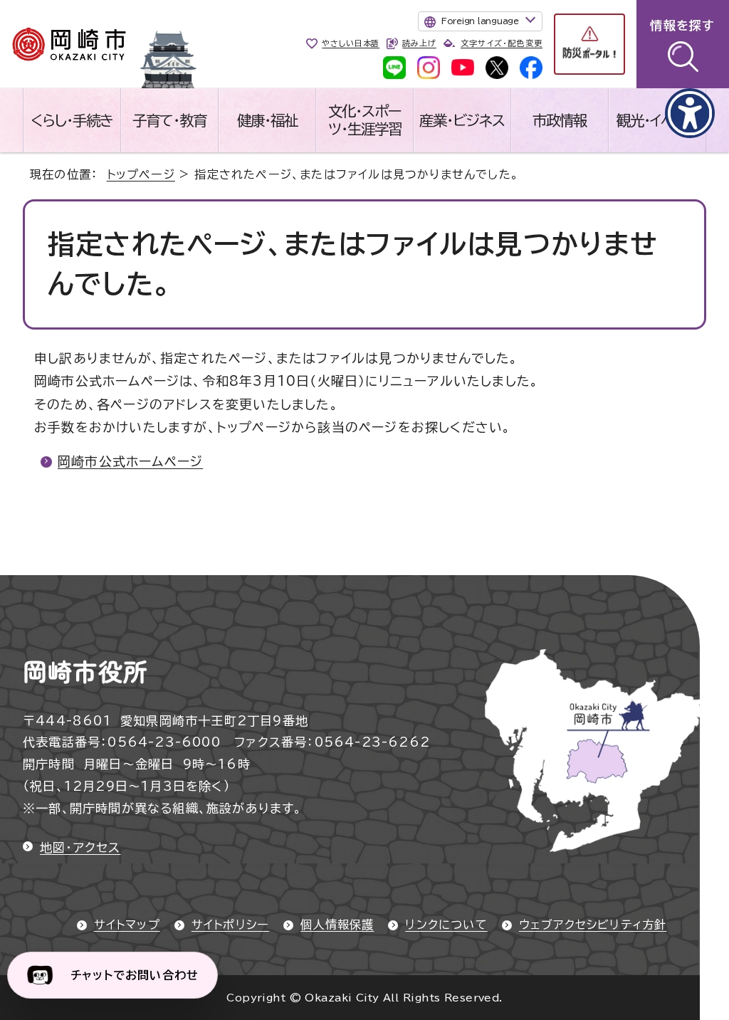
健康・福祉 (267, 120)
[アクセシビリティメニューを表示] (690, 113)
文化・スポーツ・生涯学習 (365, 120)
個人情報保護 (337, 924)
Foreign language (480, 20)
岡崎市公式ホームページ (130, 461)
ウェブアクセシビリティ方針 (593, 924)
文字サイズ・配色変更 (501, 43)
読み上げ (419, 43)
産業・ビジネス (462, 120)
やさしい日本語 (350, 43)
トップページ (141, 174)
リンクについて (446, 924)
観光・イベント (657, 120)
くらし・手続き (72, 120)
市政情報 (560, 120)
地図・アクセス (80, 847)
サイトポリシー (230, 924)
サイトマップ (127, 924)
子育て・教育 (169, 120)
